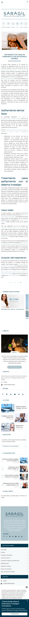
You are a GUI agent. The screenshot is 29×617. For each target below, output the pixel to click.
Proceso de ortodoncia (6, 569)
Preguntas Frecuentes (6, 566)
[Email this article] (20, 282)
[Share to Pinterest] (18, 282)
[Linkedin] (10, 394)
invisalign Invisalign (20, 98)
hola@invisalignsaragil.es (9, 384)
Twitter (21, 27)
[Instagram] (6, 394)
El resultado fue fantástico (12, 247)
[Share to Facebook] (8, 282)
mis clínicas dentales (13, 275)
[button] (26, 587)
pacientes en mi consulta (18, 64)
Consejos (3, 552)
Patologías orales (14, 52)
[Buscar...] (27, 1)
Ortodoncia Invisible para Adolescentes (10, 560)
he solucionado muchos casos (18, 96)
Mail (17, 27)
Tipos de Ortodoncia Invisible (8, 571)
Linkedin (13, 27)
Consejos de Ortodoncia (6, 555)
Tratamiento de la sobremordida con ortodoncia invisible (13, 468)
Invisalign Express (16, 269)
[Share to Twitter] (10, 282)
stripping (20, 233)
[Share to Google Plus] (13, 282)
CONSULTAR (14, 614)
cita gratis (24, 273)
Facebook (3, 27)
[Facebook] (2, 394)
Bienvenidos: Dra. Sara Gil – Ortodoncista (12, 309)
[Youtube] (23, 394)
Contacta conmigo (14, 367)
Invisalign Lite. (24, 269)
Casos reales (4, 549)
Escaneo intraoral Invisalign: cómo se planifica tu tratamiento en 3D (11, 460)
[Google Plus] (7, 536)
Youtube (26, 27)
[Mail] (14, 394)
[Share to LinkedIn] (15, 282)
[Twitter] (18, 394)
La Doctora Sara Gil (5, 558)
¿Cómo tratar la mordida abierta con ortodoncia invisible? (11, 476)
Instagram (8, 27)
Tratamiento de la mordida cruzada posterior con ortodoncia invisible (11, 485)
